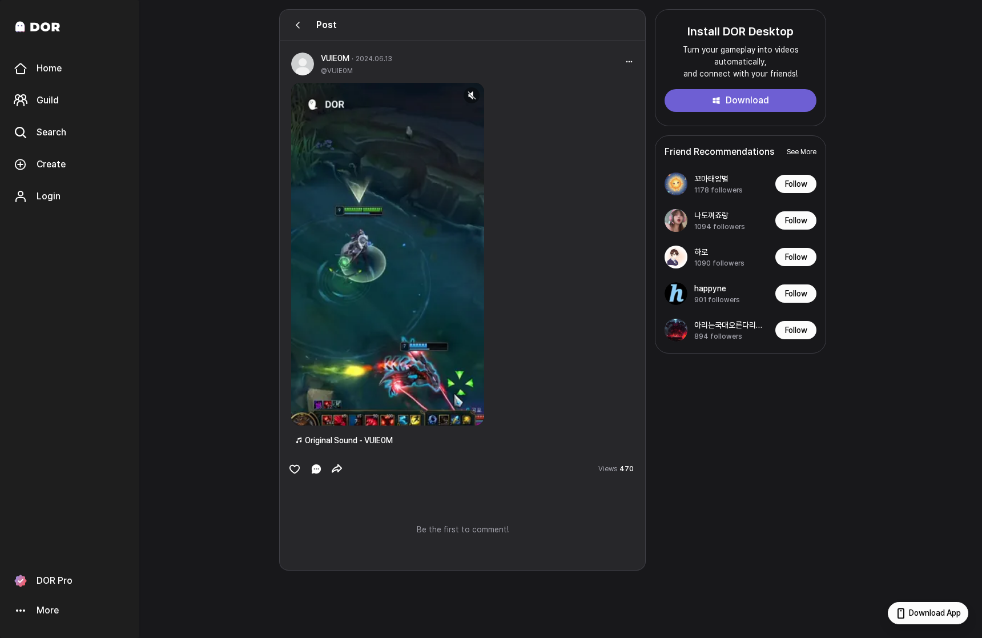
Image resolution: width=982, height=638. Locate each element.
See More (801, 152)
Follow (796, 183)
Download (747, 100)
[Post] (298, 25)
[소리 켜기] (472, 95)
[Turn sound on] (323, 412)
